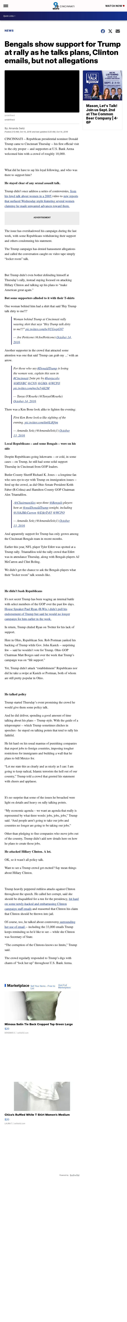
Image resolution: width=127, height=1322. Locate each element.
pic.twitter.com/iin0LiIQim (41, 422)
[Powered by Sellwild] (74, 1175)
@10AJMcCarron (24, 512)
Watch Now (114, 5)
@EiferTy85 (44, 512)
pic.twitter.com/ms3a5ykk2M (31, 388)
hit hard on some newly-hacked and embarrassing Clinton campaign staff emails (42, 904)
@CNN (32, 383)
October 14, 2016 (24, 401)
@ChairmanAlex (25, 502)
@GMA (42, 383)
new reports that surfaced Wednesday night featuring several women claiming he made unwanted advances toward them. (41, 201)
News (9, 30)
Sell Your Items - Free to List (43, 987)
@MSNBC (20, 383)
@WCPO (54, 383)
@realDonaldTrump (35, 507)
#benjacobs (52, 378)
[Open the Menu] (5, 6)
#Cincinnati (20, 378)
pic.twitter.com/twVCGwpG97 (44, 329)
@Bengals (55, 502)
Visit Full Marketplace (64, 986)
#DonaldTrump (47, 368)
